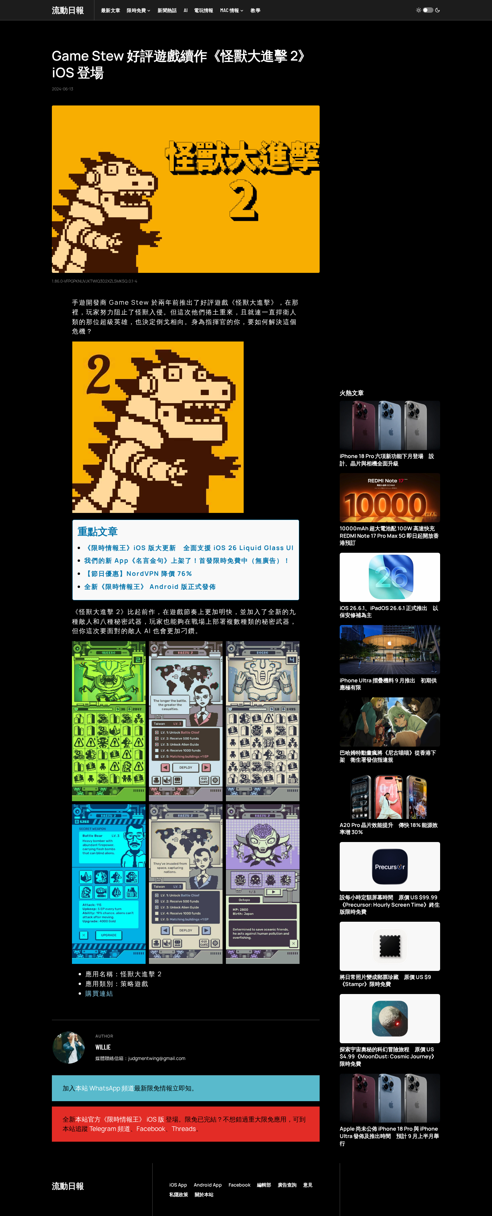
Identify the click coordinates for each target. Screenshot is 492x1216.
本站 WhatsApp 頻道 (104, 1088)
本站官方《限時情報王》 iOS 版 (119, 1119)
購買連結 (99, 993)
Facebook (151, 1128)
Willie (103, 1047)
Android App (208, 1185)
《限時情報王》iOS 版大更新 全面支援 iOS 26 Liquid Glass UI (189, 547)
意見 (308, 1185)
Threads (184, 1128)
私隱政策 (178, 1194)
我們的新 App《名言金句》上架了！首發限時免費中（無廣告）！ (187, 560)
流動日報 (68, 10)
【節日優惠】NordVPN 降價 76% (138, 573)
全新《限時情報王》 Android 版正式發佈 (150, 586)
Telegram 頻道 (109, 1128)
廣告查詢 (287, 1185)
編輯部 (264, 1185)
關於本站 (204, 1194)
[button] (428, 10)
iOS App (178, 1185)
